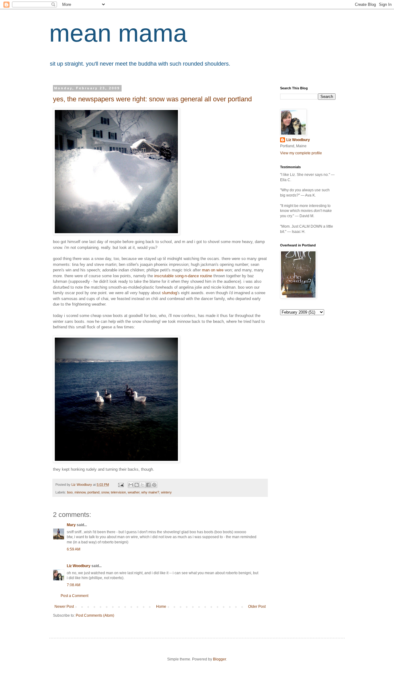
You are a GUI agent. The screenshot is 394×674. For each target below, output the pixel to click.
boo (70, 492)
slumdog (169, 292)
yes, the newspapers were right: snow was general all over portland (152, 99)
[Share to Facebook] (148, 485)
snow (105, 492)
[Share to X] (142, 485)
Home (161, 606)
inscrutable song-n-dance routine (183, 276)
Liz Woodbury (78, 566)
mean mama (118, 33)
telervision (118, 492)
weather (133, 492)
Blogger (219, 659)
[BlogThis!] (137, 485)
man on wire (212, 270)
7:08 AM (73, 585)
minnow (80, 492)
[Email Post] (121, 484)
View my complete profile (301, 153)
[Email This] (131, 485)
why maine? (150, 492)
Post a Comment (74, 596)
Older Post (257, 606)
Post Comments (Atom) (95, 615)
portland (93, 492)
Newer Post (64, 606)
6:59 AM (73, 549)
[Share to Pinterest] (154, 485)
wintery (166, 492)
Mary (71, 525)
